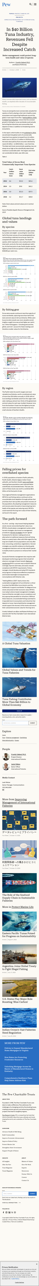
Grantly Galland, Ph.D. (18, 754)
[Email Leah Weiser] (3, 790)
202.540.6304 (6, 787)
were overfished (28, 482)
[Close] (37, 1264)
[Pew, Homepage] (6, 4)
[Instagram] (6, 1212)
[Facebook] (3, 1212)
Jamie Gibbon (15, 764)
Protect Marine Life (23, 907)
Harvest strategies (16, 532)
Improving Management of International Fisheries (18, 802)
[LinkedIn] (9, 1212)
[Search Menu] (30, 4)
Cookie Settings (19, 1282)
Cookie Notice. (15, 1278)
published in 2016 (30, 133)
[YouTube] (15, 1212)
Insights (5, 1158)
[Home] (18, 1094)
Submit (32, 723)
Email (3, 719)
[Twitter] (12, 1212)
